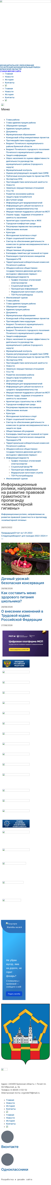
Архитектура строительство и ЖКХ (23, 220)
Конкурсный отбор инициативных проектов (27, 137)
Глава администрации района (21, 122)
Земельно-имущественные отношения (25, 188)
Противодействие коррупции (20, 140)
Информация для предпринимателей (24, 202)
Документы (11, 131)
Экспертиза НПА (14, 179)
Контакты (9, 82)
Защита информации (16, 155)
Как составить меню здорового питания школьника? (18, 597)
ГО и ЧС (10, 191)
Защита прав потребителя (19, 197)
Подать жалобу (14, 994)
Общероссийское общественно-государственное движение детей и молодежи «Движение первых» (23, 271)
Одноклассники (14, 1169)
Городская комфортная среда (20, 223)
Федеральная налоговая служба (27, 291)
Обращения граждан (16, 125)
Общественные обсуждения (20, 250)
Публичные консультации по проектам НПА (27, 176)
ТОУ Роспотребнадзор (22, 294)
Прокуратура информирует (24, 288)
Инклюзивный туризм (17, 297)
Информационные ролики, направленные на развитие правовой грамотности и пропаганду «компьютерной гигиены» (24, 517)
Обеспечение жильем (16, 229)
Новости (9, 76)
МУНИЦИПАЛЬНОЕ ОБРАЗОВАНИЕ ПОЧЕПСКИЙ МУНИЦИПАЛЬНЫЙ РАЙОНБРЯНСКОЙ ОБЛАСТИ (20, 67)
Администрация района (18, 128)
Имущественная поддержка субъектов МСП (28, 211)
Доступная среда (14, 199)
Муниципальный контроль (19, 170)
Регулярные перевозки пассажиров (23, 226)
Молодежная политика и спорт (21, 235)
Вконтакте (9, 1147)
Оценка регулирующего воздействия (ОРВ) (27, 173)
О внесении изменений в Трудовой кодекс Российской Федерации (22, 615)
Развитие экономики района (20, 194)
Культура (10, 232)
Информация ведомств (17, 277)
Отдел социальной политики (20, 238)
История (9, 79)
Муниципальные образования (20, 134)
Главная (9, 73)
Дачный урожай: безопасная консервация (22, 581)
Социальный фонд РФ (21, 286)
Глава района (12, 119)
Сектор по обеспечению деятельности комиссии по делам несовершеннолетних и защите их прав (27, 244)
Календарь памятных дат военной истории (27, 253)
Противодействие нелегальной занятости (27, 182)
